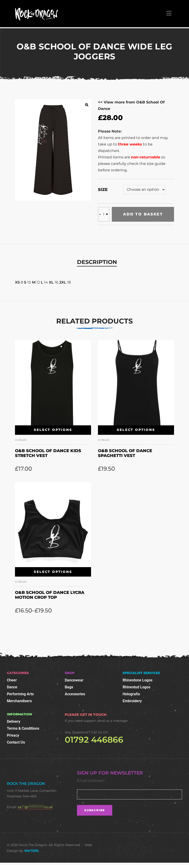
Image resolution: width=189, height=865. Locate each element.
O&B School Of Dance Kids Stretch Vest (48, 453)
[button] (86, 104)
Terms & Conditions (23, 728)
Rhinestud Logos (136, 687)
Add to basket (143, 214)
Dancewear (74, 680)
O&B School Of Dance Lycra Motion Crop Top (49, 595)
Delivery (13, 721)
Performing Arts (20, 694)
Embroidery (132, 701)
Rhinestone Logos (137, 680)
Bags (69, 687)
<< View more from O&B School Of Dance (131, 105)
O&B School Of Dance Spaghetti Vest (125, 453)
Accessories (75, 694)
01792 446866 (94, 740)
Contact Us (16, 742)
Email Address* (91, 780)
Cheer (12, 680)
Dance (12, 687)
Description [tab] (97, 262)
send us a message (112, 721)
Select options (53, 430)
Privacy (13, 735)
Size (103, 189)
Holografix (131, 694)
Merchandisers (19, 701)
